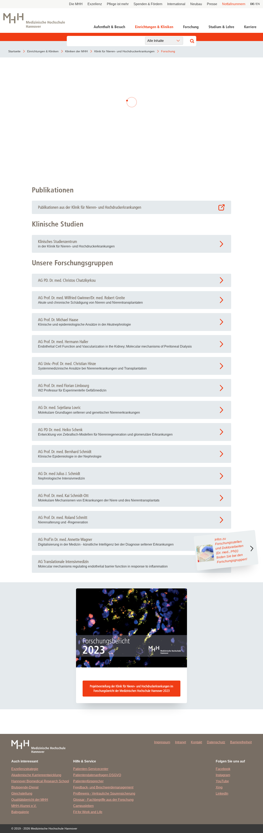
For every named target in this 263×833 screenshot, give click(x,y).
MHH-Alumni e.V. (24, 806)
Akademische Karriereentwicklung (36, 775)
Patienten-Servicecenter (90, 769)
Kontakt (196, 742)
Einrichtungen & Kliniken (154, 27)
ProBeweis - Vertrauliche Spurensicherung (104, 793)
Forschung (191, 27)
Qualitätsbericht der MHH (29, 799)
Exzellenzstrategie (24, 769)
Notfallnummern (233, 4)
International (176, 4)
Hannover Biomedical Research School (40, 781)
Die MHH (76, 4)
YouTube (222, 781)
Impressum (162, 742)
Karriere (250, 27)
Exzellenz (95, 4)
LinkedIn (222, 793)
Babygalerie (20, 812)
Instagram (223, 775)
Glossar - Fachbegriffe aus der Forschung (103, 799)
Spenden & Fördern (148, 4)
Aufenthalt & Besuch (109, 27)
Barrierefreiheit (241, 742)
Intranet (180, 742)
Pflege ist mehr (118, 4)
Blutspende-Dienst (24, 787)
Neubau (196, 4)
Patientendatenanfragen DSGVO (97, 775)
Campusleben (83, 806)
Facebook (223, 769)
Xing (219, 787)
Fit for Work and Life (87, 812)
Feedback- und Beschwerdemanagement (103, 787)
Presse (212, 4)
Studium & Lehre (221, 27)
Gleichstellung (21, 793)
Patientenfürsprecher (88, 781)
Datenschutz (216, 742)
